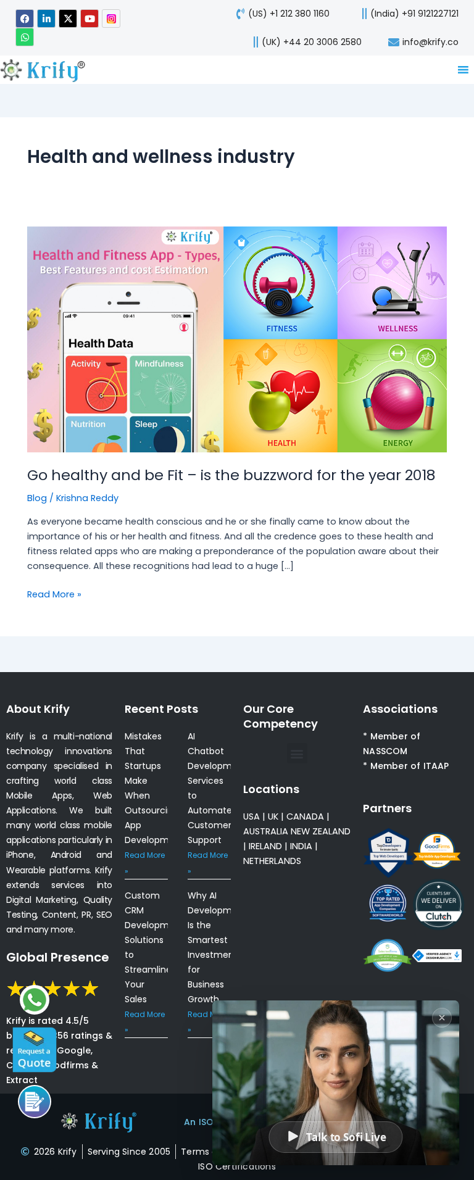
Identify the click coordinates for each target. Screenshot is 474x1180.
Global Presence (57, 957)
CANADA (305, 816)
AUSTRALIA (265, 831)
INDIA (301, 846)
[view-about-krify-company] (47, 70)
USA (251, 816)
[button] (297, 753)
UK (273, 816)
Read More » (54, 593)
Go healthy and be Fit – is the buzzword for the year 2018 (231, 475)
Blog (37, 498)
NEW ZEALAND (321, 831)
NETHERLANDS (272, 861)
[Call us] (34, 1101)
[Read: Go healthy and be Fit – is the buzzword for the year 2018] (237, 339)
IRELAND (265, 846)
